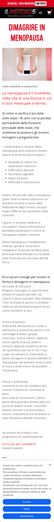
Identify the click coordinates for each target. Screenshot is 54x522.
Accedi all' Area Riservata (27, 3)
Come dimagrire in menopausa (20, 86)
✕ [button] (50, 464)
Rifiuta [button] (27, 509)
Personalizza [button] (26, 516)
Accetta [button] (27, 501)
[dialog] (27, 491)
